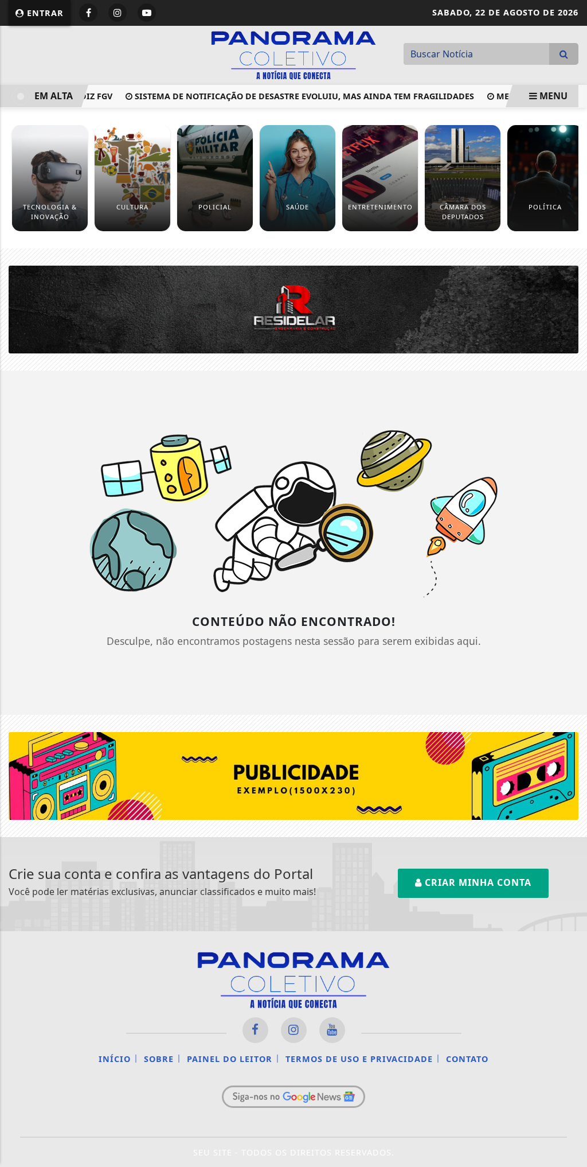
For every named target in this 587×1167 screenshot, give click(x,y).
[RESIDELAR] (293, 308)
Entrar (44, 12)
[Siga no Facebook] (88, 12)
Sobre (159, 1058)
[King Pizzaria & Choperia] (293, 775)
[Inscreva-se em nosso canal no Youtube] (332, 1030)
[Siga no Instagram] (117, 12)
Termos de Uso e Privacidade (359, 1058)
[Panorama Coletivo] (293, 54)
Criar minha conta (476, 882)
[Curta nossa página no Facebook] (255, 1030)
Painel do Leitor (229, 1058)
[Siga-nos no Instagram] (294, 1030)
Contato (467, 1058)
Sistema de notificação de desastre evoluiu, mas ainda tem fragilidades (292, 96)
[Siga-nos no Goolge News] (293, 1096)
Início (115, 1058)
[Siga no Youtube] (147, 12)
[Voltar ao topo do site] (569, 699)
